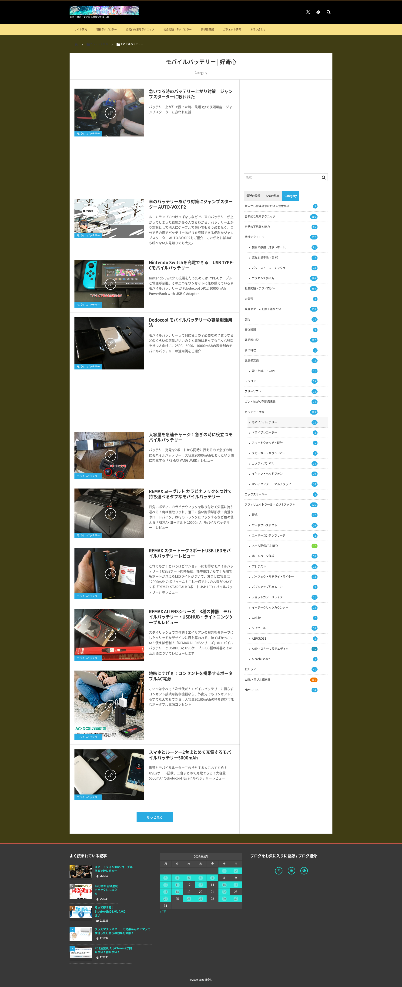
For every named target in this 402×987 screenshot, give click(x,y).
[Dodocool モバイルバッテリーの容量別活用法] (109, 343)
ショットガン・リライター (284, 597)
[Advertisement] (154, 170)
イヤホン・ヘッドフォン (284, 474)
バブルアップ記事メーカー (284, 587)
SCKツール (284, 628)
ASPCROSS (284, 638)
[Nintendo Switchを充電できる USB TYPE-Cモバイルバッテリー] (109, 284)
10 (165, 885)
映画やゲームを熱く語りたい (280, 309)
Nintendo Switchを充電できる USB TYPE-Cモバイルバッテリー (191, 265)
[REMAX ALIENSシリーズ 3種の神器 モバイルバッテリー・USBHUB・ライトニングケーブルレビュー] (109, 635)
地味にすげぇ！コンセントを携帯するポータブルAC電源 (191, 676)
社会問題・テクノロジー (178, 29)
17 (165, 892)
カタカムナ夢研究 (284, 278)
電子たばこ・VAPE (284, 371)
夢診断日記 (207, 29)
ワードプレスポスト (284, 525)
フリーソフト (280, 391)
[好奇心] (104, 13)
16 (236, 885)
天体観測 (280, 330)
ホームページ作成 (284, 556)
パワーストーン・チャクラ (284, 268)
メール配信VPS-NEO (284, 546)
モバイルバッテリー (88, 134)
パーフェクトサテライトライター (284, 577)
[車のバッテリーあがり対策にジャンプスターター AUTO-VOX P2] (109, 219)
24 (165, 899)
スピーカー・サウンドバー (284, 453)
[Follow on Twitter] (308, 12)
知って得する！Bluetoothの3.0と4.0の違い (110, 911)
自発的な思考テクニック (140, 29)
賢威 (284, 515)
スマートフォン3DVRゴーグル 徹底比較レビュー (114, 869)
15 (224, 885)
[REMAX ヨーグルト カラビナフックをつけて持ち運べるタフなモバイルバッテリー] (109, 513)
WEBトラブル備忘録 (280, 680)
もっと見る (155, 817)
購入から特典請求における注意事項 (280, 206)
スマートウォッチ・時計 (284, 443)
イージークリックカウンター (284, 607)
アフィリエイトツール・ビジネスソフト (280, 504)
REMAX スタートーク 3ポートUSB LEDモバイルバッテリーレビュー (190, 553)
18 (177, 892)
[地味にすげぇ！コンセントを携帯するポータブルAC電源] (109, 705)
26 (189, 899)
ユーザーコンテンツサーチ (284, 535)
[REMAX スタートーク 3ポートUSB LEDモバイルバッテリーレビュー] (109, 573)
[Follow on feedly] (318, 12)
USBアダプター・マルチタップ (284, 484)
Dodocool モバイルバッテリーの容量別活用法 (190, 322)
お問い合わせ (258, 29)
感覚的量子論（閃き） (284, 258)
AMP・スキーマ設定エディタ (284, 649)
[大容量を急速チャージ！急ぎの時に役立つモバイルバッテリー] (109, 455)
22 (224, 892)
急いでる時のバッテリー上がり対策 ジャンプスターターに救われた (191, 94)
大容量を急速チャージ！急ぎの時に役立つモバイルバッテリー (191, 437)
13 (200, 885)
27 (200, 899)
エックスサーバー (280, 494)
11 (177, 885)
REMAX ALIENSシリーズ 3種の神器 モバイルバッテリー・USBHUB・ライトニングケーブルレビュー (191, 616)
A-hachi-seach (284, 659)
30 (236, 899)
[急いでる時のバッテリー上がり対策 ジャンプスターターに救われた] (109, 112)
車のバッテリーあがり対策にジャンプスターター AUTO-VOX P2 (191, 204)
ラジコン (280, 381)
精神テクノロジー (106, 29)
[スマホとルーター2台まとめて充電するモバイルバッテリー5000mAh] (109, 774)
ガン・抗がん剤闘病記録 (280, 401)
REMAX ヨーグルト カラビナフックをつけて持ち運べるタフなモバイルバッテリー (190, 494)
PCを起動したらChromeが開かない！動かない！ (113, 950)
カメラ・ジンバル (284, 463)
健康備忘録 (280, 360)
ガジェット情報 (232, 29)
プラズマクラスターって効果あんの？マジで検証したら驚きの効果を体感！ (123, 931)
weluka (284, 618)
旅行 (280, 319)
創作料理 (280, 350)
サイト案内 (80, 29)
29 (224, 899)
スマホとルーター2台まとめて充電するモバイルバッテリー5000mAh (190, 755)
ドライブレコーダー (284, 432)
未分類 (280, 299)
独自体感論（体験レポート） (284, 247)
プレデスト (284, 566)
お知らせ (280, 669)
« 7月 (163, 912)
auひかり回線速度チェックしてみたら (106, 890)
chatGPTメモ (280, 690)
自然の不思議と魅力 (280, 227)
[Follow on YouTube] (291, 870)
